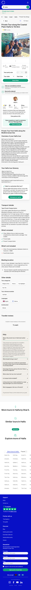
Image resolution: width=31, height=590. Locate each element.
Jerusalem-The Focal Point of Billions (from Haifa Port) (7, 488)
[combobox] (22, 76)
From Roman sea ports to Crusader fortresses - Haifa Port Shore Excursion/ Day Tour (7, 470)
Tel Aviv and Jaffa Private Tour (24, 466)
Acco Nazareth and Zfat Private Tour (7, 466)
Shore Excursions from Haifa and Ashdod (16, 473)
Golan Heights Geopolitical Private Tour (7, 455)
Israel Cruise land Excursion (24, 455)
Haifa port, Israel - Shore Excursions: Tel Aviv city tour (7, 481)
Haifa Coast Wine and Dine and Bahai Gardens (24, 481)
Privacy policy (15, 585)
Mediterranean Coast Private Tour (16, 466)
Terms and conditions (11, 585)
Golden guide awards (7, 532)
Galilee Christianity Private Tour (16, 462)
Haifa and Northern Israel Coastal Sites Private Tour (24, 462)
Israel (10, 17)
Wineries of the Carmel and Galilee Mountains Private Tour (24, 477)
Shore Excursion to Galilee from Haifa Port (24, 470)
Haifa (15, 17)
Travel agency (6, 519)
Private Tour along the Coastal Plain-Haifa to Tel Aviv (16, 488)
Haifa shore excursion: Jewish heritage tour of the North (7, 484)
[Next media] (28, 45)
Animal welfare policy (8, 537)
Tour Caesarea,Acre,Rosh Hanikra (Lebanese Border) (7, 477)
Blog (4, 529)
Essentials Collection (8, 534)
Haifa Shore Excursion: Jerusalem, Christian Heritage (7, 462)
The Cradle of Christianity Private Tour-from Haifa (24, 488)
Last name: (5, 556)
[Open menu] (28, 2)
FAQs (4, 500)
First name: (5, 551)
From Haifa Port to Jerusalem (7, 473)
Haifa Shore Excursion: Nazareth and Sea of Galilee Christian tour (24, 459)
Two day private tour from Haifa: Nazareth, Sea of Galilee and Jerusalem (16, 470)
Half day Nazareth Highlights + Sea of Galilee (16, 455)
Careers (4, 540)
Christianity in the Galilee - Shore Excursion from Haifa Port (16, 459)
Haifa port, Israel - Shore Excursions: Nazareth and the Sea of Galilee (16, 477)
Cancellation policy (20, 585)
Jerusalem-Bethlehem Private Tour (7, 459)
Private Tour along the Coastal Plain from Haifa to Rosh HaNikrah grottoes (24, 484)
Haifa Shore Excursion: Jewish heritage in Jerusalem (16, 484)
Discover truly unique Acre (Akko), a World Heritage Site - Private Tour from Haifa (24, 473)
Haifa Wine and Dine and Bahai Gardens (16, 481)
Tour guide (5, 521)
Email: (4, 561)
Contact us (5, 503)
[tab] (13, 451)
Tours (5, 17)
